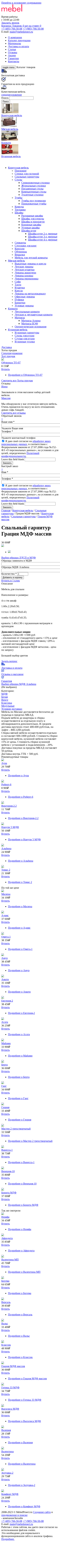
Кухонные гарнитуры (27, 332)
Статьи (12, 49)
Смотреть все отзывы (13, 412)
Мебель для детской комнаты (31, 257)
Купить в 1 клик (10, 580)
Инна (4, 386)
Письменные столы (32, 188)
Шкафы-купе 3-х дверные (42, 236)
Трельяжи (20, 209)
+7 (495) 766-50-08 (11, 28)
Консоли (19, 248)
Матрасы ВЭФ (29, 323)
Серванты (20, 242)
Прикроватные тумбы (33, 203)
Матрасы (20, 317)
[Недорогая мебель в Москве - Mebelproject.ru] (27, 13)
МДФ (4, 693)
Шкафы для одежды (32, 218)
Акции (12, 55)
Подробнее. (7, 1539)
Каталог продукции (19, 40)
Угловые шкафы (30, 227)
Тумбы (18, 197)
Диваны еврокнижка (26, 278)
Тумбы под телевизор (33, 200)
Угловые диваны (24, 305)
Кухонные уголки (25, 341)
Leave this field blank (13, 459)
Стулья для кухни (25, 338)
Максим (5, 398)
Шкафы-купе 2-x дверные (42, 233)
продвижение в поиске (14, 1515)
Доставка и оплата (18, 46)
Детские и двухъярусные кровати (33, 314)
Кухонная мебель (17, 329)
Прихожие (20, 170)
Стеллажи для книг (26, 245)
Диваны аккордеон (25, 272)
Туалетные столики (32, 194)
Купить (5, 369)
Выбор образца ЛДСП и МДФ (18, 557)
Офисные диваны (25, 296)
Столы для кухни (24, 335)
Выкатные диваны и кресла (30, 263)
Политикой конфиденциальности (20, 455)
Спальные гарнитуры (27, 176)
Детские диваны (24, 266)
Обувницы (21, 251)
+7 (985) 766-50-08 (33, 28)
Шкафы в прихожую (33, 221)
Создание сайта (42, 1512)
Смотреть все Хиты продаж (17, 380)
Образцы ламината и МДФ (16, 560)
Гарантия (6, 681)
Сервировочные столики (35, 182)
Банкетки (20, 302)
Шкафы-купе (28, 230)
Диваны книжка (24, 275)
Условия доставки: (11, 708)
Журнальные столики (33, 185)
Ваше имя (7, 421)
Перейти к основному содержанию (21, 2)
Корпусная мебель (18, 167)
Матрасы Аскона (30, 320)
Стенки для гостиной (27, 173)
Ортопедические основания (30, 326)
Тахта (18, 284)
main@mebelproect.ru (21, 31)
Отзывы (12, 52)
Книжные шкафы (31, 224)
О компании (15, 37)
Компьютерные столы (33, 191)
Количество (9, 573)
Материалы (14, 43)
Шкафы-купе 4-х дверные (42, 239)
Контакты (13, 61)
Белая (4, 696)
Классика (6, 702)
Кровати (13, 308)
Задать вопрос (9, 661)
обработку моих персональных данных (26, 443)
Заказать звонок (10, 22)
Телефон (7, 431)
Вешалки (20, 254)
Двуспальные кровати (27, 311)
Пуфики (19, 299)
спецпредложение (11, 94)
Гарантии (13, 58)
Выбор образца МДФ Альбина (18, 684)
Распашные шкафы (32, 215)
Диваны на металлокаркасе (30, 293)
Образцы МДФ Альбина (15, 567)
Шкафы (19, 212)
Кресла (19, 290)
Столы (18, 179)
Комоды (19, 206)
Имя (4, 472)
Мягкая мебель (16, 260)
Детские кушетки (24, 269)
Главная (5, 510)
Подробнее (25, 374)
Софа (18, 281)
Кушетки (20, 287)
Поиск (5, 97)
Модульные (7, 705)
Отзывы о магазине (12, 674)
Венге (4, 699)
